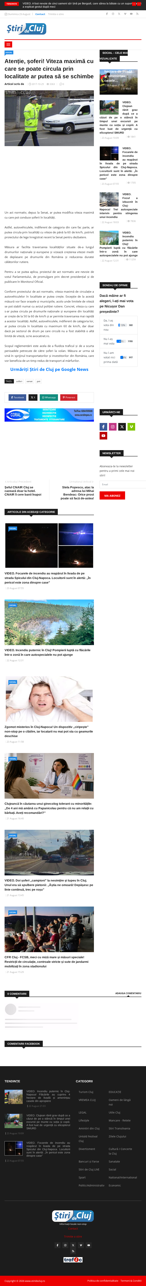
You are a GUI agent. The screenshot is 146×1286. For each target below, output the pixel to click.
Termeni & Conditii (131, 1280)
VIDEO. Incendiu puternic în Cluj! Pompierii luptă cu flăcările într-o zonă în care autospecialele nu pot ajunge (119, 244)
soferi (19, 381)
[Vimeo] (125, 14)
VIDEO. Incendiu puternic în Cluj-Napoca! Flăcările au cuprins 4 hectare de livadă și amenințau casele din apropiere (48, 1096)
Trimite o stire (56, 14)
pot (38, 381)
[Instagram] (113, 14)
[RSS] (137, 14)
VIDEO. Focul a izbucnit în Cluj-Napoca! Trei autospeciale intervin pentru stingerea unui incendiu (119, 206)
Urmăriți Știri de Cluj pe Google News (49, 369)
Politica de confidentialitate (102, 1280)
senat (30, 381)
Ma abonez (112, 495)
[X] (119, 14)
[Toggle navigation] (8, 44)
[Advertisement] (49, 178)
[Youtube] (131, 14)
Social (9, 52)
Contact (40, 14)
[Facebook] (107, 14)
